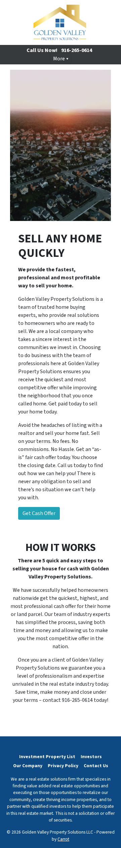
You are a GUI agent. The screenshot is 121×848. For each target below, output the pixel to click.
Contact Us (96, 765)
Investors (91, 756)
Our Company (27, 765)
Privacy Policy (63, 765)
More (59, 58)
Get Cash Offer (39, 513)
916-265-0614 (76, 50)
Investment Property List (47, 756)
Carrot (63, 839)
